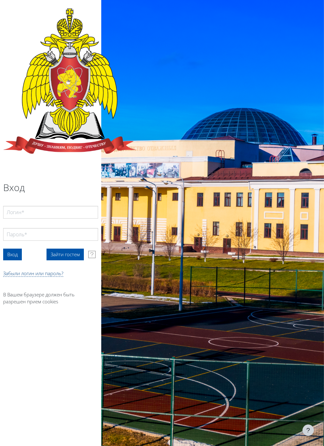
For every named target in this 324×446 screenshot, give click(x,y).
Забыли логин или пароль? (33, 273)
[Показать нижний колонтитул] (308, 430)
